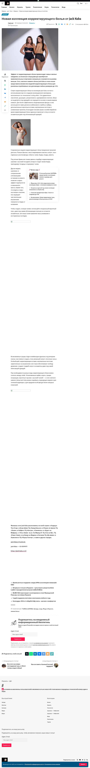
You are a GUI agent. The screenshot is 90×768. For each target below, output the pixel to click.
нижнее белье (15, 611)
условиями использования (41, 643)
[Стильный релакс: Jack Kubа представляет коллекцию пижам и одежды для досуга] (33, 176)
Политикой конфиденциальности (34, 764)
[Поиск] (78, 3)
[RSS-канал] (87, 760)
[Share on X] (56, 24)
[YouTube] (80, 760)
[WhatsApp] (85, 760)
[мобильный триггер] (3, 3)
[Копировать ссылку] (70, 24)
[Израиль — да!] (5, 760)
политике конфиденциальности (41, 645)
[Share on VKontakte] (62, 24)
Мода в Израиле (48, 609)
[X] (77, 760)
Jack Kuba (30, 609)
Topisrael (10, 23)
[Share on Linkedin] (5, 89)
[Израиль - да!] (7, 3)
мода (40, 609)
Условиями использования (52, 764)
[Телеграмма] (82, 760)
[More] (72, 24)
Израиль (5, 14)
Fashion (24, 609)
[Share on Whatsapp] (59, 24)
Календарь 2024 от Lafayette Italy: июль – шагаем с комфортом (34, 601)
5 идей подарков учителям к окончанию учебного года (31, 598)
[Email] (67, 24)
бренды (36, 609)
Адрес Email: (15, 631)
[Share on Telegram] (64, 24)
